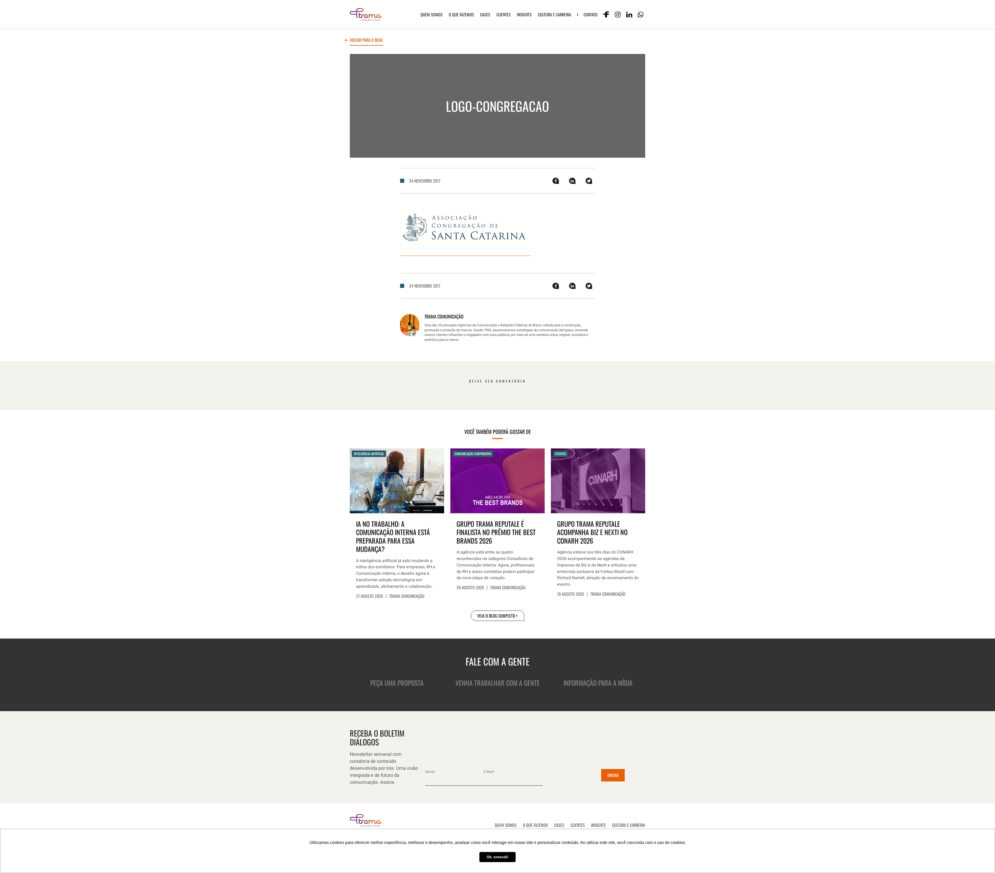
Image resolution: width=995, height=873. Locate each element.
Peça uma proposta (397, 683)
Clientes (503, 14)
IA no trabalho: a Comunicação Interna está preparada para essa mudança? (393, 536)
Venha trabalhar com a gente (498, 683)
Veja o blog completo (496, 616)
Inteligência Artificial (369, 453)
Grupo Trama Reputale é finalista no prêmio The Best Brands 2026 (496, 532)
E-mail (489, 771)
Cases (485, 14)
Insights (524, 14)
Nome (430, 771)
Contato (591, 14)
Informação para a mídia (598, 683)
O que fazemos (461, 14)
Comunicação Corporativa (472, 453)
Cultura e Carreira (554, 14)
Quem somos (432, 14)
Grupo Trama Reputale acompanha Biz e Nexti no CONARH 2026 (592, 532)
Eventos (560, 453)
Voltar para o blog (366, 40)
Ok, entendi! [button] (497, 857)
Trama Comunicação (406, 596)
